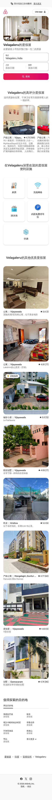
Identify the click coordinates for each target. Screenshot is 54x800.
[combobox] (26, 58)
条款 (29, 786)
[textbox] (15, 68)
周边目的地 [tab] (8, 705)
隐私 (23, 786)
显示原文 (37, 3)
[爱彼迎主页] (5, 11)
